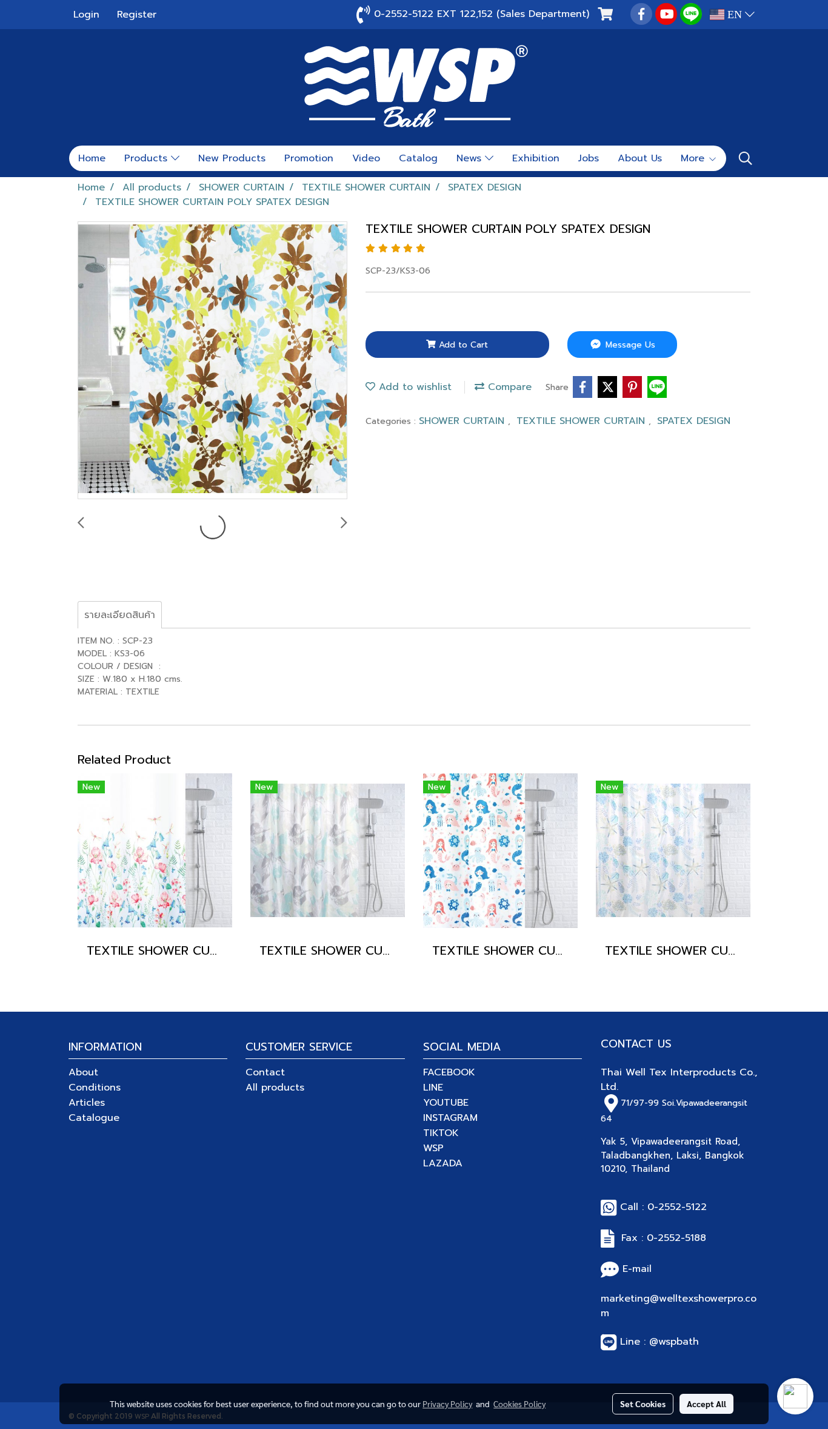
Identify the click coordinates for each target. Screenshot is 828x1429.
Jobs (588, 158)
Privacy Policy (447, 1403)
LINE (433, 1087)
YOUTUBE (446, 1102)
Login (86, 14)
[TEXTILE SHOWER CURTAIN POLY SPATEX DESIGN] (212, 361)
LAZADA (442, 1163)
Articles (86, 1102)
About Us (640, 158)
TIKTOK (441, 1133)
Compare (508, 387)
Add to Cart (462, 344)
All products (274, 1087)
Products (147, 158)
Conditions (94, 1087)
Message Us (629, 344)
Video (366, 158)
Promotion (308, 158)
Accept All (706, 1403)
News (470, 158)
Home (91, 158)
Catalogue (93, 1118)
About (83, 1072)
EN (734, 14)
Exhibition (535, 158)
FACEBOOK (449, 1072)
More (694, 158)
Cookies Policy (519, 1403)
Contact (265, 1072)
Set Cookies (643, 1403)
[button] (745, 158)
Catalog (418, 158)
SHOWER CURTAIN (463, 421)
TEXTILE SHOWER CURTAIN (582, 421)
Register (136, 14)
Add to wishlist (413, 387)
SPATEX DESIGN (693, 421)
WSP (433, 1148)
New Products (231, 158)
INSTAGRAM (450, 1118)
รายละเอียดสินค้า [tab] (119, 615)
